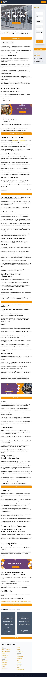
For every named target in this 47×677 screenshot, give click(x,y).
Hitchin (3, 658)
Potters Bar (4, 662)
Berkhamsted (4, 660)
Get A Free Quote (16, 637)
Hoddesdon (19, 663)
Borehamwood (5, 668)
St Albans (3, 601)
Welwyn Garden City (15, 601)
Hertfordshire (4, 664)
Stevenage (4, 657)
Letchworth (19, 652)
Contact (43, 1)
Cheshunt (19, 665)
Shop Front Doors (9, 32)
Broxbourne (19, 662)
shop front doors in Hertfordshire (18, 140)
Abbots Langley (5, 655)
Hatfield (29, 601)
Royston (18, 667)
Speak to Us (16, 301)
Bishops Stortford (20, 669)
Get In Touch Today (16, 38)
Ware (18, 660)
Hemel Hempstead (23, 601)
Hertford (18, 649)
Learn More (16, 486)
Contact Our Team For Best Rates (16, 133)
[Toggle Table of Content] (12, 43)
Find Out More (16, 193)
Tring (18, 654)
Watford (3, 666)
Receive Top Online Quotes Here (16, 604)
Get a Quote (15, 23)
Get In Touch (39, 49)
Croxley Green (20, 651)
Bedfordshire (7, 601)
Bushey (18, 647)
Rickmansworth (20, 656)
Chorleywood (19, 658)
